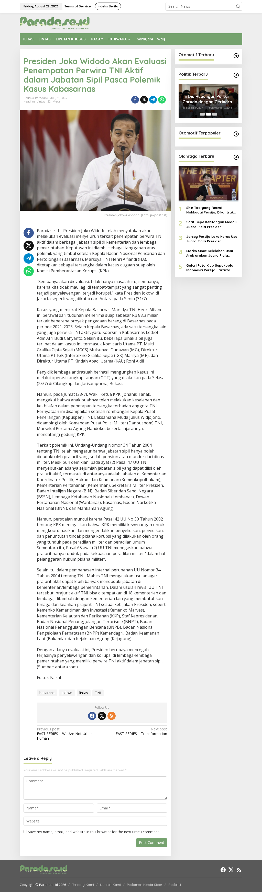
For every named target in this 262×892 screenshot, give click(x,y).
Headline (30, 101)
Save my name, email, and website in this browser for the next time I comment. (94, 831)
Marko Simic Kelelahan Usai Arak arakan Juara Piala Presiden (209, 253)
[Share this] (135, 100)
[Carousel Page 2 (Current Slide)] (208, 114)
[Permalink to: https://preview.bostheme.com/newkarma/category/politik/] (236, 75)
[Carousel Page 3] (214, 114)
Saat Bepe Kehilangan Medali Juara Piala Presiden (211, 224)
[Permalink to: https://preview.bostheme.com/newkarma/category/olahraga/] (236, 157)
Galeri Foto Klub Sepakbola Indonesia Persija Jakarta (209, 267)
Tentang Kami (83, 885)
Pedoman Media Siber (144, 885)
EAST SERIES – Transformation (141, 731)
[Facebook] (92, 716)
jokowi (66, 692)
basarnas (46, 692)
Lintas (41, 101)
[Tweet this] (144, 100)
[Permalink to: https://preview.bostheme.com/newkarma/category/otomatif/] (236, 56)
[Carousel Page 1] (202, 114)
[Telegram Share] (153, 100)
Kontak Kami (110, 885)
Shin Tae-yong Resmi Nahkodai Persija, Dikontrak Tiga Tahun (210, 210)
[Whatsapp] (162, 100)
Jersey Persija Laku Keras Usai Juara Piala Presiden (212, 238)
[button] (238, 6)
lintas (83, 692)
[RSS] (111, 716)
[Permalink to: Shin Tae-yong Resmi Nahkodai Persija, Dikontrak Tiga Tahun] (208, 183)
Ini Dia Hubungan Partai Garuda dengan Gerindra (207, 99)
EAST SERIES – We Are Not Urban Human (65, 734)
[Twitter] (102, 716)
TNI (98, 692)
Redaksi (174, 885)
